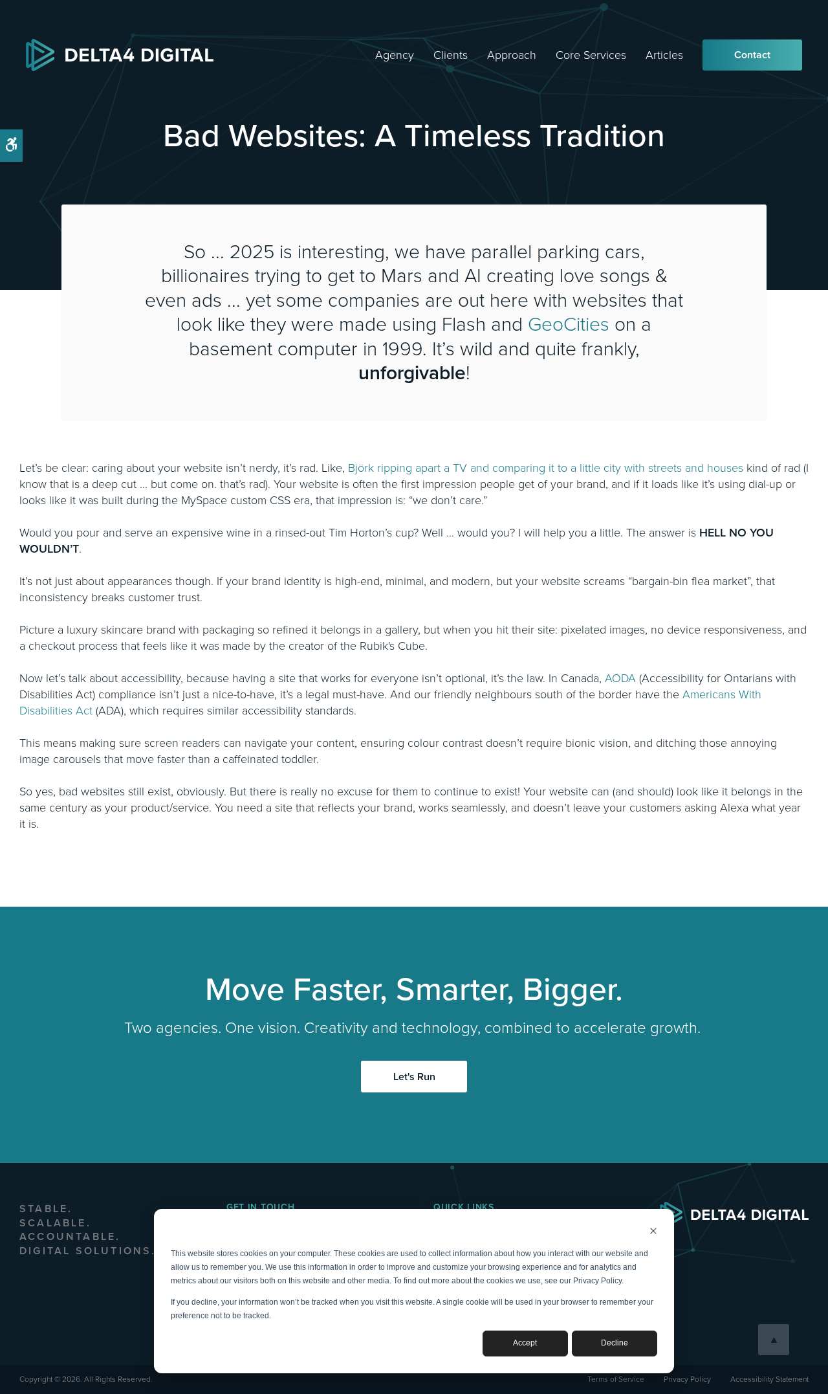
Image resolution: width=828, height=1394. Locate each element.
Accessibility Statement (769, 1379)
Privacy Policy (687, 1379)
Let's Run (414, 1076)
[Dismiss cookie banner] (653, 1232)
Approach (511, 55)
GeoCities (568, 324)
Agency (394, 55)
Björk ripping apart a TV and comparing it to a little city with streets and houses (545, 467)
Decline (614, 1342)
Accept (525, 1342)
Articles (664, 55)
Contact (752, 54)
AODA (620, 678)
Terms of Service (615, 1379)
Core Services (591, 55)
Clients (450, 55)
